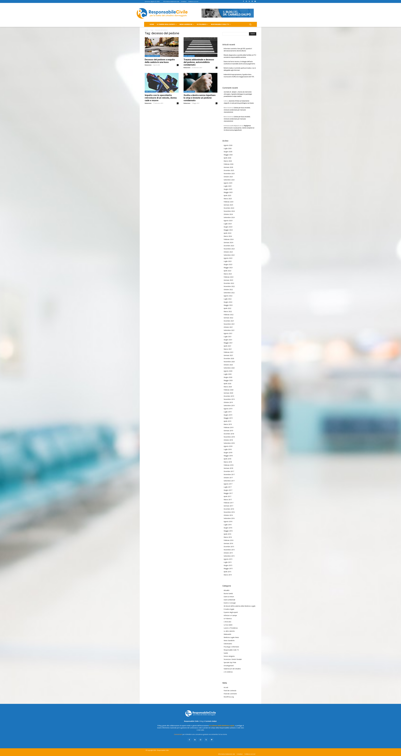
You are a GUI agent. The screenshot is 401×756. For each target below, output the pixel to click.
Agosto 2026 (228, 145)
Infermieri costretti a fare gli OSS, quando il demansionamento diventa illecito (238, 50)
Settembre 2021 (229, 330)
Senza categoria (229, 656)
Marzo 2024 (228, 236)
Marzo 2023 (228, 274)
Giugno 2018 (228, 452)
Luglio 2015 (228, 562)
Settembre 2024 (229, 217)
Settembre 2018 (229, 443)
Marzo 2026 (228, 161)
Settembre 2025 (229, 180)
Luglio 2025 (228, 186)
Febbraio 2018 (228, 465)
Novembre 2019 (229, 399)
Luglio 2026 (228, 148)
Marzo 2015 (228, 575)
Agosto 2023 (228, 258)
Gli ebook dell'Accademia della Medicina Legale (239, 606)
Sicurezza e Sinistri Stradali (233, 659)
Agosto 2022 (228, 296)
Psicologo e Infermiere (231, 647)
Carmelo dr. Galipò (230, 92)
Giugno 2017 (228, 490)
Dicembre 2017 (229, 471)
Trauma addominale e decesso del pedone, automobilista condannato (199, 62)
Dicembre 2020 (229, 358)
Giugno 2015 (228, 565)
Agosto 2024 (228, 221)
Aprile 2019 (227, 421)
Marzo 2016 (228, 537)
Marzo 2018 (228, 462)
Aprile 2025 (227, 195)
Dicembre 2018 (229, 434)
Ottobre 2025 (228, 177)
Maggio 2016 (228, 531)
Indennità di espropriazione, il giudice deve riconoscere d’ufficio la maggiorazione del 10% (239, 76)
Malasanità (227, 634)
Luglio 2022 (228, 299)
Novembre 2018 (229, 437)
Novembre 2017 (229, 474)
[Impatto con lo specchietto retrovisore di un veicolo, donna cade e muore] (162, 83)
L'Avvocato (227, 622)
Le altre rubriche (229, 631)
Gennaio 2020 (228, 393)
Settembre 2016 (229, 518)
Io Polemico (228, 619)
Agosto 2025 (228, 183)
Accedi (226, 687)
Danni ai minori (229, 597)
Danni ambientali (229, 600)
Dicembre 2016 (229, 509)
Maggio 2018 (228, 456)
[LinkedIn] (195, 740)
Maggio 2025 (228, 192)
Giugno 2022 (228, 302)
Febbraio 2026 (228, 164)
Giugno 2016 (228, 528)
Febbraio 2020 (228, 390)
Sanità (226, 653)
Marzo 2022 (228, 311)
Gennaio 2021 (228, 355)
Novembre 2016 (229, 512)
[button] (250, 24)
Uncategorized (228, 666)
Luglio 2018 (228, 449)
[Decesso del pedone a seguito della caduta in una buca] (162, 47)
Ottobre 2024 (228, 214)
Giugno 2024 (228, 227)
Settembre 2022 (229, 293)
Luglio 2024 (228, 224)
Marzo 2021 (228, 349)
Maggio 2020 (228, 380)
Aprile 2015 (227, 572)
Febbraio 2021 (228, 352)
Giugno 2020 (228, 377)
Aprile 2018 (227, 459)
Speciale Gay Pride (230, 662)
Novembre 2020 (229, 362)
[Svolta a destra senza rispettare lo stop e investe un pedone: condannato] (200, 83)
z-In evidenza (228, 672)
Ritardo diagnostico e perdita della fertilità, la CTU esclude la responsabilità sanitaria (240, 56)
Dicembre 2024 (229, 208)
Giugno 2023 (228, 264)
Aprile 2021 (227, 346)
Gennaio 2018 (228, 468)
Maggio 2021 (228, 343)
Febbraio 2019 (228, 427)
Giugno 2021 (228, 340)
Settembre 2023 (229, 255)
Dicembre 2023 (229, 246)
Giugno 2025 (228, 189)
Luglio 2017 (228, 487)
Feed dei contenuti (230, 691)
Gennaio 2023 (228, 280)
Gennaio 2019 (228, 431)
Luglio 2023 (228, 261)
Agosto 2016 (228, 521)
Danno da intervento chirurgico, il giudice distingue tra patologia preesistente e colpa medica (238, 94)
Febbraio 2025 (228, 202)
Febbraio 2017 (228, 503)
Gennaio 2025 (228, 205)
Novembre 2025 (229, 174)
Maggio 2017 (228, 493)
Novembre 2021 (229, 324)
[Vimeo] (252, 1)
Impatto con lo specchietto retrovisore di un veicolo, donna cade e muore (161, 98)
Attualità (226, 590)
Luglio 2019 (228, 412)
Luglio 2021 (228, 337)
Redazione (148, 65)
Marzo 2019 (228, 424)
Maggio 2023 (228, 268)
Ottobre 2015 (228, 553)
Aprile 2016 (227, 534)
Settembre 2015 (229, 556)
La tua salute (228, 625)
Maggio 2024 (228, 230)
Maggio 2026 (228, 155)
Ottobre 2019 (228, 402)
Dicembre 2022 (229, 283)
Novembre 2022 (229, 286)
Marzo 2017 (228, 500)
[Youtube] (255, 1)
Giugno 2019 (228, 415)
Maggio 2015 (228, 568)
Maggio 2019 (228, 418)
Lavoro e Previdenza (231, 628)
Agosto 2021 (228, 333)
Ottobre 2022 (228, 289)
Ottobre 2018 (228, 440)
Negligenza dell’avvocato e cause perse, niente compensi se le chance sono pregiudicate (239, 128)
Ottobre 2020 (228, 365)
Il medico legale (229, 609)
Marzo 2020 (228, 387)
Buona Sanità (228, 593)
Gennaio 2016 (228, 543)
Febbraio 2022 (228, 315)
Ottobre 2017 (228, 478)
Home (146, 30)
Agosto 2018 (228, 446)
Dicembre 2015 (229, 547)
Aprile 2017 (227, 496)
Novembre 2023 (229, 249)
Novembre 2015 (229, 550)
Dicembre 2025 (229, 170)
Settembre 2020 (229, 368)
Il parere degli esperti (152, 56)
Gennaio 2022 (228, 318)
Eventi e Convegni (230, 603)
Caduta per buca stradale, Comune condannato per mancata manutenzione (237, 110)
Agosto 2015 (228, 559)
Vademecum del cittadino (232, 669)
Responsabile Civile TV (231, 650)
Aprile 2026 (227, 158)
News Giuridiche (189, 56)
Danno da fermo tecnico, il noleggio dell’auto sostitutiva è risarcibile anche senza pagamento (239, 63)
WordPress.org (229, 697)
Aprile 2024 (227, 233)
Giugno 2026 (228, 152)
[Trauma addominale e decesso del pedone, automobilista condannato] (200, 47)
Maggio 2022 (228, 305)
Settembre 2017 (229, 481)
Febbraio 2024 (228, 239)
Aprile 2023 (227, 271)
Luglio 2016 (228, 525)
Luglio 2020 (228, 374)
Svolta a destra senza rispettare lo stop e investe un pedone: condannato (200, 98)
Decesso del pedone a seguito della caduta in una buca (160, 60)
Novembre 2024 (229, 211)
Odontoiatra (228, 644)
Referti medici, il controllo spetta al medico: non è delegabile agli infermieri (240, 69)
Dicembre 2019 (229, 396)
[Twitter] (249, 1)
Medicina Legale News (231, 637)
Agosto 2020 (228, 371)
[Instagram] (246, 1)
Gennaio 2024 (228, 242)
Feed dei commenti (230, 694)
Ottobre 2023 (228, 252)
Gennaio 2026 (228, 167)
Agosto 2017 (228, 484)
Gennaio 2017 (228, 506)
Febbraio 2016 (228, 540)
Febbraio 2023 (228, 277)
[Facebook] (243, 1)
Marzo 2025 (228, 199)
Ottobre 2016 (228, 515)
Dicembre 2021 (229, 321)
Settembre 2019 (229, 405)
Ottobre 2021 (228, 327)
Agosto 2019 (228, 409)
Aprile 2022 (227, 308)
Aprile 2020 (227, 384)
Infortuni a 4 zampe (230, 615)
